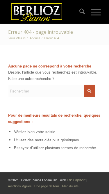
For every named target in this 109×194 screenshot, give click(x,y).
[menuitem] (79, 12)
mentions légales (20, 186)
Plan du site (70, 186)
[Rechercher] (79, 12)
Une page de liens (46, 186)
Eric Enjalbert (76, 179)
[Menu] (93, 12)
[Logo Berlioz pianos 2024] (45, 12)
